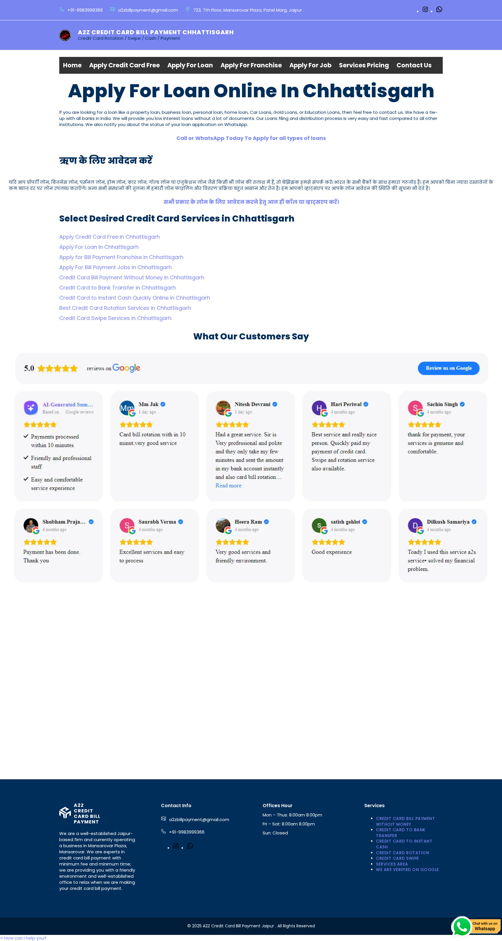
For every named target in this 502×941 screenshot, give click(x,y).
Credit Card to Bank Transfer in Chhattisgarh (117, 287)
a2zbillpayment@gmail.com (199, 819)
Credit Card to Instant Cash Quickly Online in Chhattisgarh (134, 297)
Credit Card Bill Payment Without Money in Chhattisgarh (131, 277)
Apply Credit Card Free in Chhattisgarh (109, 236)
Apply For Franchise (251, 65)
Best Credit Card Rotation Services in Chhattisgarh (125, 308)
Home (72, 65)
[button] (23, 938)
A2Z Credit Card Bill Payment (87, 813)
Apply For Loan (190, 65)
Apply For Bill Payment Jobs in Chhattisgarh (115, 267)
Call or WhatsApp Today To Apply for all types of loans (251, 138)
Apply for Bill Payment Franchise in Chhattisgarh (121, 257)
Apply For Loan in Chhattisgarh (99, 247)
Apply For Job (310, 65)
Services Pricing (364, 65)
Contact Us (414, 65)
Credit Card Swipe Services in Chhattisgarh (115, 318)
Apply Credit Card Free (124, 65)
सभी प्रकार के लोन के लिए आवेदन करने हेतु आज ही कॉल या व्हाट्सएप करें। (251, 202)
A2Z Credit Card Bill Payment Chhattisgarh (156, 32)
